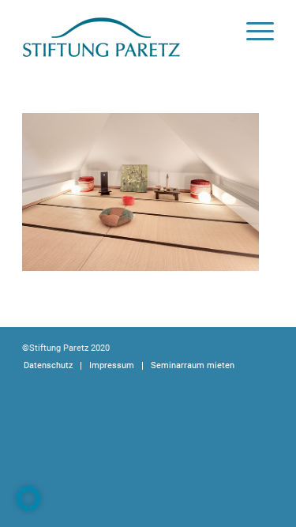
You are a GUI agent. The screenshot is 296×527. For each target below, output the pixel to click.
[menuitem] (252, 31)
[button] (28, 498)
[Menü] (252, 31)
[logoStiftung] (122, 31)
